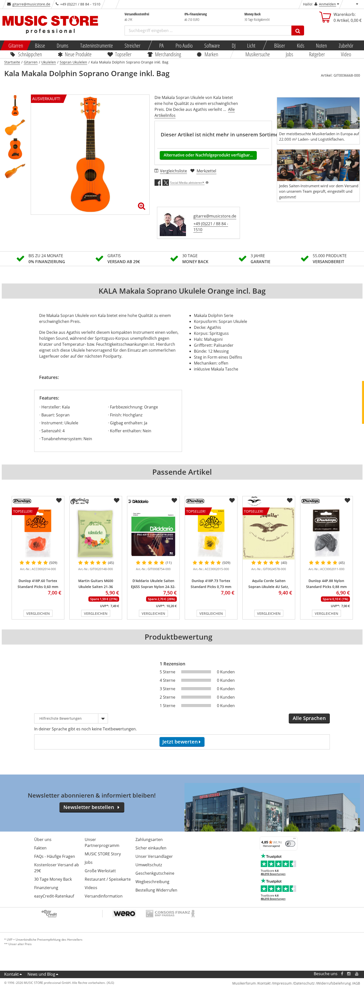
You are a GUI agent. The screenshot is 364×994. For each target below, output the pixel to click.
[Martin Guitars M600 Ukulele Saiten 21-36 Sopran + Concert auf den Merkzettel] (116, 500)
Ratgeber (317, 54)
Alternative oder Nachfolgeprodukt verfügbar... (208, 155)
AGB (356, 983)
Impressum (282, 983)
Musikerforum (244, 983)
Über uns (43, 839)
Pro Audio (183, 45)
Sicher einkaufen (150, 848)
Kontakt (11, 974)
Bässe (40, 45)
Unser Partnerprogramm (102, 842)
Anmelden (327, 4)
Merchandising (168, 54)
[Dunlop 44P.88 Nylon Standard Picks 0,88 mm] (326, 533)
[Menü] (294, 839)
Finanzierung (46, 887)
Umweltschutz (148, 865)
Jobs (289, 54)
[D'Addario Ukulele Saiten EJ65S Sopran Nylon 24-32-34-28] (153, 533)
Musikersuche (257, 54)
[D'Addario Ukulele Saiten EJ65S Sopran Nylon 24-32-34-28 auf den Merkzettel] (174, 500)
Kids (300, 45)
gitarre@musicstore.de (31, 4)
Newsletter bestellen (88, 807)
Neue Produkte (78, 54)
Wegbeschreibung (152, 881)
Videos (91, 887)
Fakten (40, 848)
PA (161, 45)
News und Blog (41, 974)
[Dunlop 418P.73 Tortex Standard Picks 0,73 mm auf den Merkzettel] (232, 500)
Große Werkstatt (100, 870)
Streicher (132, 45)
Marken (211, 54)
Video (346, 54)
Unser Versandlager (154, 856)
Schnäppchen (30, 54)
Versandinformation (104, 896)
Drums (62, 45)
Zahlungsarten (149, 839)
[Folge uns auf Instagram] (349, 974)
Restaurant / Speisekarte (108, 879)
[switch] (290, 844)
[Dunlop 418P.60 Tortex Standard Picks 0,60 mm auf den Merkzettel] (59, 500)
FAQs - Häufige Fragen (54, 856)
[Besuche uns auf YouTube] (357, 974)
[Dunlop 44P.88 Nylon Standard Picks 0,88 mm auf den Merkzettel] (347, 500)
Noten (321, 45)
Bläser (279, 45)
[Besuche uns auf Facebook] (342, 974)
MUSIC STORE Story (103, 854)
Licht (251, 45)
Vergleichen (38, 613)
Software (212, 45)
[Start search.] (297, 30)
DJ (233, 45)
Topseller (123, 54)
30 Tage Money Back (53, 879)
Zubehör (345, 45)
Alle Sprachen (309, 718)
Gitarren (15, 45)
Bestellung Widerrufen (156, 890)
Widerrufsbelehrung (334, 983)
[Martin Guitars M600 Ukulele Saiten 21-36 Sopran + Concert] (96, 533)
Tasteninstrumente (96, 45)
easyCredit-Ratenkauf (54, 896)
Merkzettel (206, 171)
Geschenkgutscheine (154, 873)
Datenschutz (304, 983)
